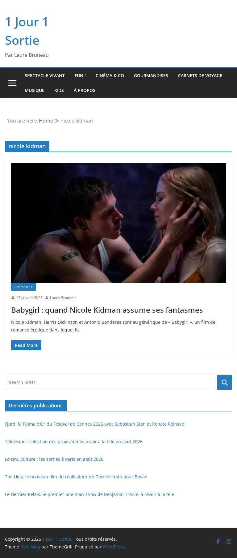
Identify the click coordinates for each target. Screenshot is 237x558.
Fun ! (80, 75)
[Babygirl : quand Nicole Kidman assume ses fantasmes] (118, 223)
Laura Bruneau (63, 297)
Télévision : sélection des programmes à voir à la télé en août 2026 (74, 441)
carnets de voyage (200, 75)
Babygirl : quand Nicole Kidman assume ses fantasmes (107, 310)
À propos (84, 90)
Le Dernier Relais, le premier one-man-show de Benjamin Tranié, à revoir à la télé (89, 494)
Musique (34, 90)
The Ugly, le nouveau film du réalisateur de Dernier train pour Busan (76, 477)
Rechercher (224, 382)
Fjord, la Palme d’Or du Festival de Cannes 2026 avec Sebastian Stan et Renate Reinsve (94, 424)
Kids (59, 90)
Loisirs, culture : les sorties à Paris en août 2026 (54, 459)
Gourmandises (151, 75)
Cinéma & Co (110, 75)
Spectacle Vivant (45, 75)
